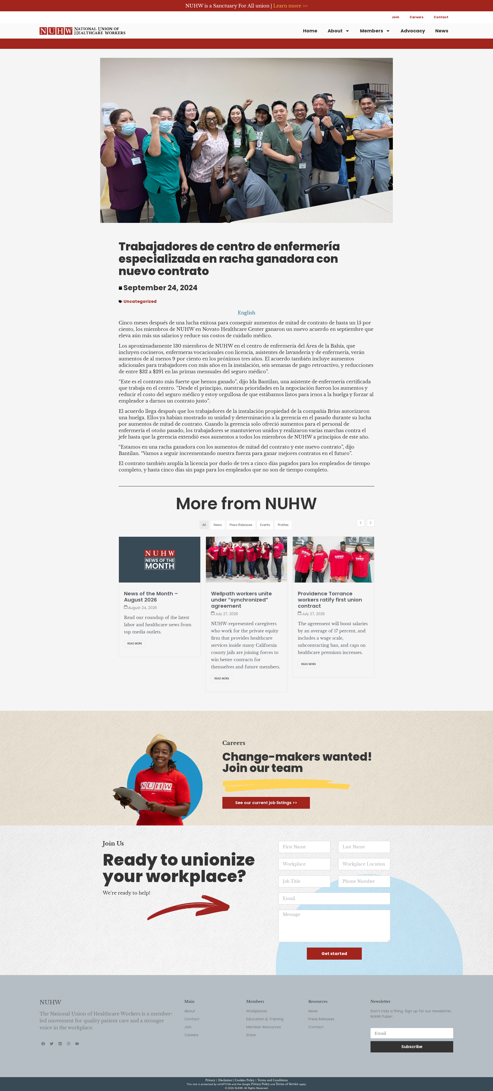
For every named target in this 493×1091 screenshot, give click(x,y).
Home (310, 31)
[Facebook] (43, 1049)
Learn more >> (290, 6)
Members (371, 31)
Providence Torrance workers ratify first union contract (243, 599)
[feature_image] (159, 559)
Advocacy (413, 31)
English (246, 313)
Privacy (210, 1086)
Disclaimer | (226, 1086)
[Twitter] (51, 1049)
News (441, 31)
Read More (134, 678)
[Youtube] (77, 1049)
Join (395, 17)
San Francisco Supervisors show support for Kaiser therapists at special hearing (332, 602)
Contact (441, 17)
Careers (416, 17)
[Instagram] (68, 1049)
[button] (370, 522)
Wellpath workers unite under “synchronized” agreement (154, 599)
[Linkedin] (60, 1049)
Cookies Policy (244, 1086)
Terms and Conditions (273, 1086)
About (335, 31)
